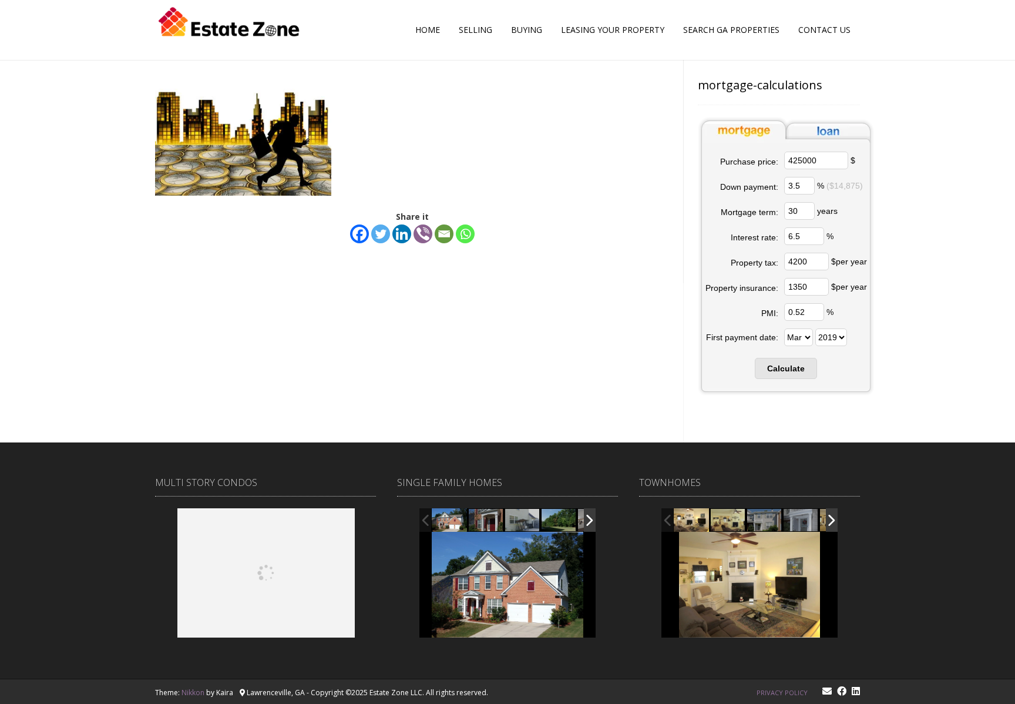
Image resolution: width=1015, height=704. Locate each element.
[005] (486, 520)
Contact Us (824, 29)
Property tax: (754, 262)
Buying (526, 29)
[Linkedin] (401, 233)
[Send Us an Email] (827, 691)
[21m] (801, 521)
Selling (475, 29)
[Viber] (423, 233)
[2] (764, 521)
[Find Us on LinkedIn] (856, 691)
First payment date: (742, 337)
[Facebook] (359, 233)
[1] (728, 520)
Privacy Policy (782, 692)
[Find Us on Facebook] (841, 691)
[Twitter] (380, 233)
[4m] (691, 520)
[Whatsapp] (465, 233)
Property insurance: (741, 288)
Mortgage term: (749, 212)
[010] (523, 520)
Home (427, 29)
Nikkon (193, 693)
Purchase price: (749, 161)
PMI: (769, 313)
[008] (559, 520)
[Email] (444, 233)
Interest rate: (754, 237)
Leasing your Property (612, 29)
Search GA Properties (731, 29)
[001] (449, 520)
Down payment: (749, 187)
